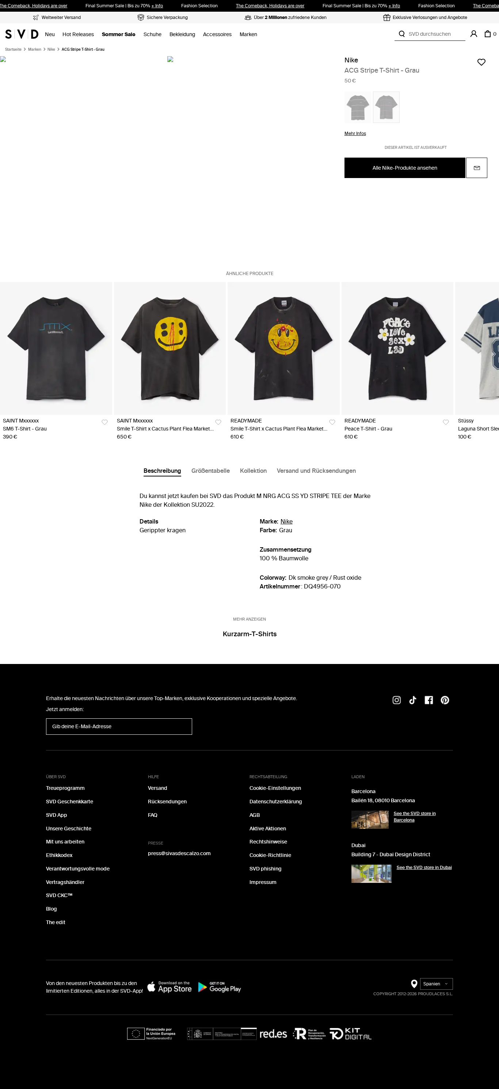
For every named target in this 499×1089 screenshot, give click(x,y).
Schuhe (152, 34)
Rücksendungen (167, 802)
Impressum (263, 882)
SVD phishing (266, 869)
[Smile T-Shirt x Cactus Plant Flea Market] (170, 348)
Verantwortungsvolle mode (78, 869)
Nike (51, 49)
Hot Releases (78, 34)
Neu (50, 34)
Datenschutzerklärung (276, 802)
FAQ (152, 815)
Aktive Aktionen (268, 829)
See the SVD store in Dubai (424, 867)
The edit (55, 922)
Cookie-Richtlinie (270, 855)
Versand (157, 788)
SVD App (56, 815)
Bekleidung (182, 34)
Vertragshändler (65, 882)
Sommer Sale (119, 34)
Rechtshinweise (268, 842)
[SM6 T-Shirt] (56, 348)
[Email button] (476, 168)
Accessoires (217, 34)
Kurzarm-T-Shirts (250, 634)
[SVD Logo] (21, 34)
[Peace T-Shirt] (398, 348)
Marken (248, 34)
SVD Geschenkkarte (69, 802)
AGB (255, 815)
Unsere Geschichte (68, 829)
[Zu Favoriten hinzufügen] (481, 62)
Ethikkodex (59, 855)
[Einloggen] (473, 33)
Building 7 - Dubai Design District (390, 854)
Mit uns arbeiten (65, 842)
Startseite (13, 49)
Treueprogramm (65, 788)
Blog (51, 909)
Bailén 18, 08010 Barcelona (383, 801)
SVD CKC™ (59, 895)
